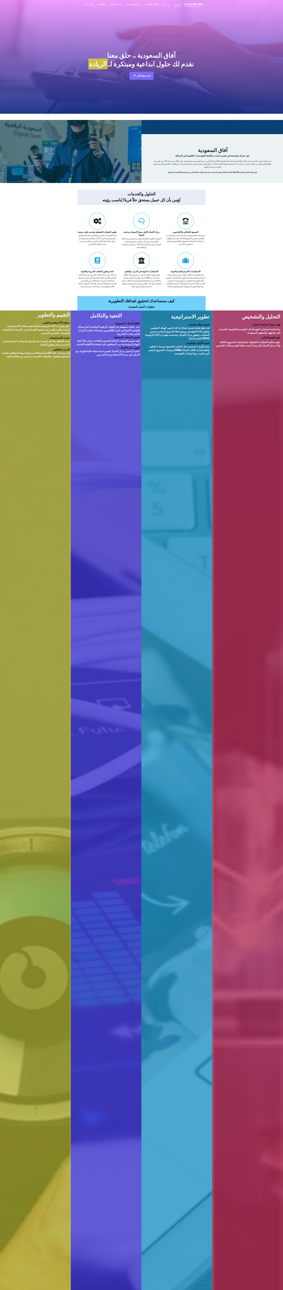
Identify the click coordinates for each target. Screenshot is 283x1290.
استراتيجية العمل (134, 4)
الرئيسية (177, 4)
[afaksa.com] (193, 7)
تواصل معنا (89, 4)
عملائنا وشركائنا (116, 4)
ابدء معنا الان (144, 75)
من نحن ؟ (166, 4)
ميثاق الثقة (102, 4)
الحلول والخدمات (151, 4)
